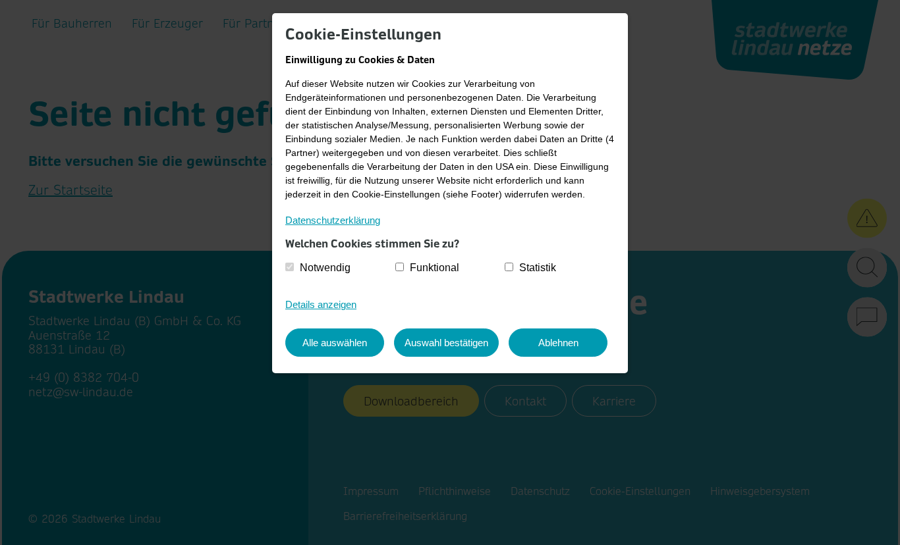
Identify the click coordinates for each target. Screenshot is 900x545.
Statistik (537, 267)
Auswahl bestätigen (446, 342)
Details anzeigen (320, 304)
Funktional (434, 267)
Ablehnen (558, 342)
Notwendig (325, 267)
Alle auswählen (334, 342)
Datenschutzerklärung (332, 220)
